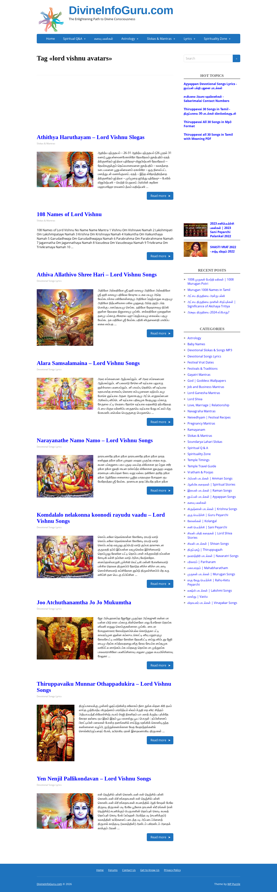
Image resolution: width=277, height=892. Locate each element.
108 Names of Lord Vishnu (69, 214)
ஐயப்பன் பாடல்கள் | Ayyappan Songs (211, 497)
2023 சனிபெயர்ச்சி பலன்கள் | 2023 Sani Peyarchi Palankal (222, 229)
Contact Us (129, 870)
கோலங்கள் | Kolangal (202, 521)
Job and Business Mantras (205, 387)
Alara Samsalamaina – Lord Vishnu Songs (88, 363)
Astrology (128, 39)
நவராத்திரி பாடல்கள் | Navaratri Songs (213, 556)
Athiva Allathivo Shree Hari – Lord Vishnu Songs (97, 274)
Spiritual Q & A (197, 448)
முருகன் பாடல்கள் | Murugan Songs (211, 574)
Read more (158, 196)
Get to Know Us (149, 870)
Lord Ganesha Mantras (203, 393)
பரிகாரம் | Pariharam (201, 562)
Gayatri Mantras (198, 375)
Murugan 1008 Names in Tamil (208, 290)
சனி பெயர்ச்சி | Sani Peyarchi (207, 527)
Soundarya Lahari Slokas (204, 442)
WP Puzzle (233, 884)
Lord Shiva (194, 399)
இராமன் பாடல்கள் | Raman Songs (209, 490)
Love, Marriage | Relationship (208, 405)
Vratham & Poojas (200, 472)
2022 (227, 236)
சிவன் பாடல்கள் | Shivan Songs (208, 544)
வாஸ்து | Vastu (197, 596)
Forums (113, 870)
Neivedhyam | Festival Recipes (209, 417)
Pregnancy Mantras (201, 423)
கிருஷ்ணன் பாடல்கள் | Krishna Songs (212, 509)
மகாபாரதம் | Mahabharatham (207, 568)
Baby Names (196, 344)
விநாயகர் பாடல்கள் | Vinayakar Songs (212, 603)
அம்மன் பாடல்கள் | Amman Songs (210, 478)
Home (50, 39)
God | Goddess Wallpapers (206, 381)
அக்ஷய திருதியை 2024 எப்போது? (208, 312)
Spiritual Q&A (72, 39)
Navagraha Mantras (201, 411)
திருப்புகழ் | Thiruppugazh (205, 550)
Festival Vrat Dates (200, 362)
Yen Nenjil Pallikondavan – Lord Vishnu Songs (94, 778)
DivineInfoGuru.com (121, 10)
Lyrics (188, 39)
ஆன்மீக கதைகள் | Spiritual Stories (211, 484)
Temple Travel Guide (201, 466)
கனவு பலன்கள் (103, 39)
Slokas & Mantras (159, 39)
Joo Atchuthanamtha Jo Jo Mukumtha (84, 602)
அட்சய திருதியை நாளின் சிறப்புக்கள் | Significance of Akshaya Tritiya (211, 304)
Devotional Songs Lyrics (49, 280)
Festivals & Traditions (202, 368)
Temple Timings (198, 460)
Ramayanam (196, 430)
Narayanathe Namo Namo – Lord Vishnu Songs (95, 440)
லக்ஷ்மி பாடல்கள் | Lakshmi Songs (209, 590)
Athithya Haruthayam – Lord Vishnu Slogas (91, 137)
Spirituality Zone (215, 39)
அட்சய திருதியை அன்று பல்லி (206, 296)
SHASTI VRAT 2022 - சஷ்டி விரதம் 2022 (223, 249)
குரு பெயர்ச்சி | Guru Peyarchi (207, 515)
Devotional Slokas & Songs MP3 (209, 350)
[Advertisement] (105, 107)
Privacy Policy (172, 870)
